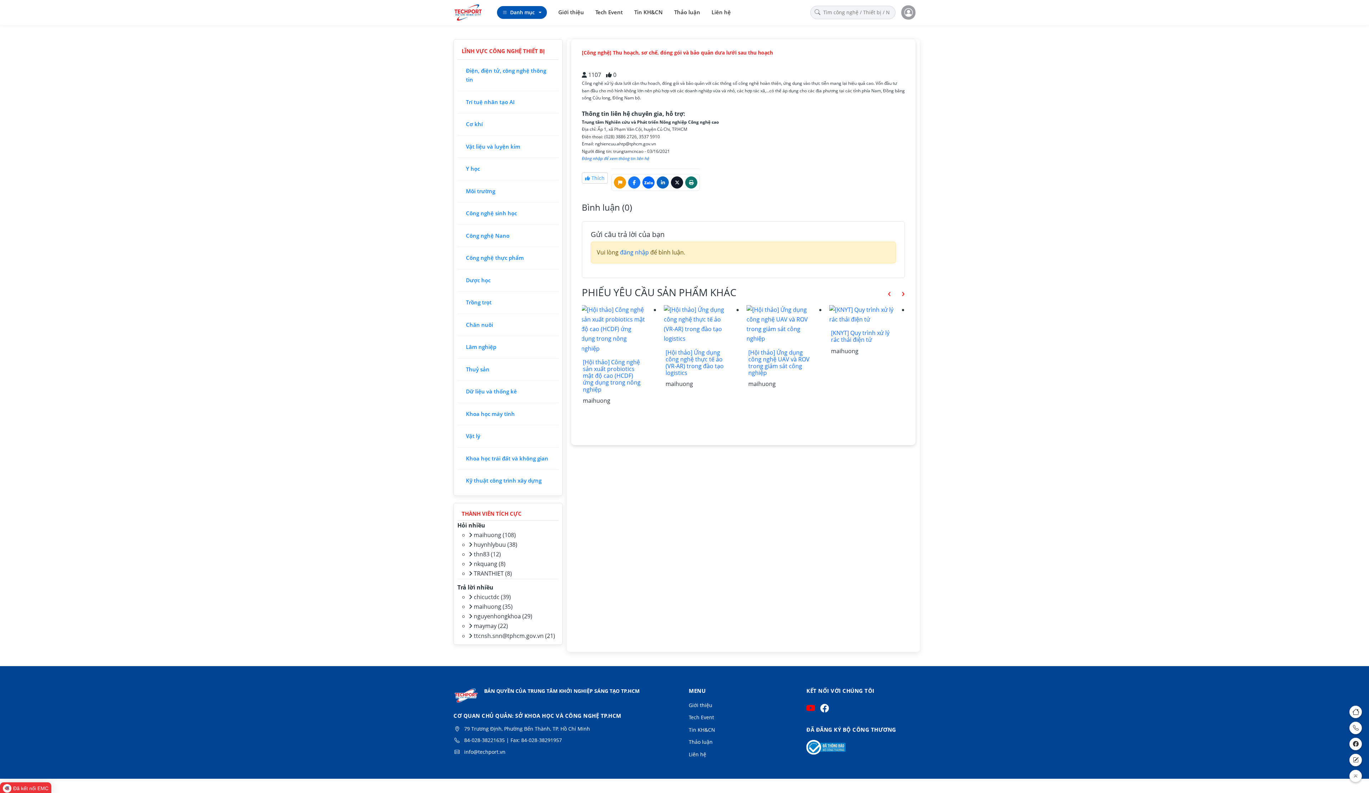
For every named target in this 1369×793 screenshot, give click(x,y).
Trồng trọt (479, 302)
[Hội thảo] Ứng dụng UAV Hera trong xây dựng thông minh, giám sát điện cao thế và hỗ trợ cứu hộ (859, 375)
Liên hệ (721, 12)
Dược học (478, 280)
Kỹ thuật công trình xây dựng (504, 480)
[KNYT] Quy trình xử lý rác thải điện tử (777, 336)
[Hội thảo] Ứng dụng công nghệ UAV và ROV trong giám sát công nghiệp (695, 363)
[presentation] (884, 293)
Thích (597, 178)
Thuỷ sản (477, 369)
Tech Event (609, 12)
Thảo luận (687, 12)
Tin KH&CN (648, 12)
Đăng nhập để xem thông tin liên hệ (615, 158)
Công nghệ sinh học (491, 213)
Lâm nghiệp (481, 346)
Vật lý (473, 435)
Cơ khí (474, 124)
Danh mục (522, 12)
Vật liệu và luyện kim (493, 146)
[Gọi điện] (1355, 728)
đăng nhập (634, 252)
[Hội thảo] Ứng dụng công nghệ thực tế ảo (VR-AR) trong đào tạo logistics (611, 363)
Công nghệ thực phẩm (495, 257)
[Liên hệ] (1355, 760)
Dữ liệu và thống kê (491, 391)
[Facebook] (1355, 744)
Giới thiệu (571, 12)
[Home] (1355, 712)
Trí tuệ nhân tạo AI (490, 101)
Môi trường (480, 191)
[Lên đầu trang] (1355, 776)
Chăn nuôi (479, 324)
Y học (473, 168)
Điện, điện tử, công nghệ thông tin (506, 75)
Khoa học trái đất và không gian (507, 458)
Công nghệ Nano (487, 235)
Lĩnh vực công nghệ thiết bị (503, 51)
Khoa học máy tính (490, 413)
